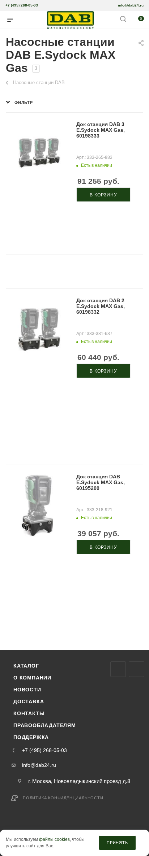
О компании (32, 678)
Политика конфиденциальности (63, 798)
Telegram (136, 669)
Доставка (28, 701)
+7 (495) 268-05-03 (21, 5)
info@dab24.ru (131, 5)
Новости (27, 689)
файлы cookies (54, 839)
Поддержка (31, 737)
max (118, 669)
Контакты (28, 713)
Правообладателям (44, 725)
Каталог (26, 666)
